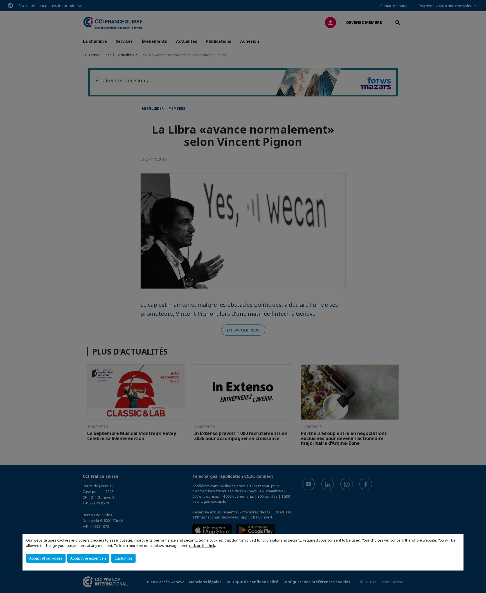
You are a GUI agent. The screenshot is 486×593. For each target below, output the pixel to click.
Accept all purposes (45, 558)
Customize (123, 558)
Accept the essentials (88, 558)
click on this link (202, 545)
